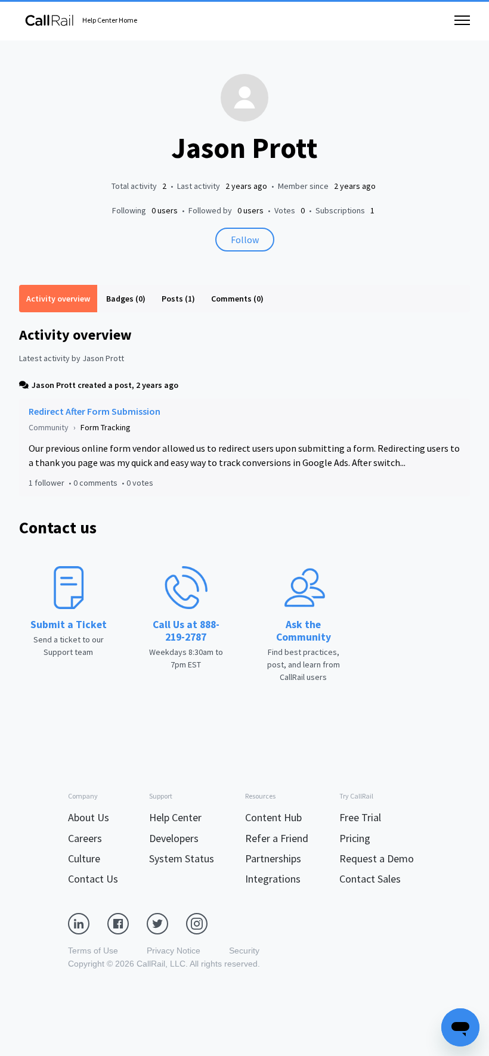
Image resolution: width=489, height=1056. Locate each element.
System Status (181, 858)
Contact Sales (370, 879)
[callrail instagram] (205, 923)
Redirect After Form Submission (94, 411)
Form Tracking (106, 427)
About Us (88, 817)
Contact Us (93, 879)
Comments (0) (237, 298)
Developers (174, 838)
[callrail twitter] (166, 923)
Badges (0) (126, 298)
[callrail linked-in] (87, 923)
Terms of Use (93, 950)
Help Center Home (109, 19)
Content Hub (273, 817)
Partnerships (273, 858)
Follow (245, 240)
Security (244, 950)
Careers (85, 838)
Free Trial (360, 817)
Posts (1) (178, 298)
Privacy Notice (173, 950)
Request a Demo (376, 858)
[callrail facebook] (127, 923)
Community (49, 427)
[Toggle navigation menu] (462, 20)
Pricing (354, 838)
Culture (84, 858)
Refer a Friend (276, 838)
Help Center (175, 817)
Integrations (273, 879)
